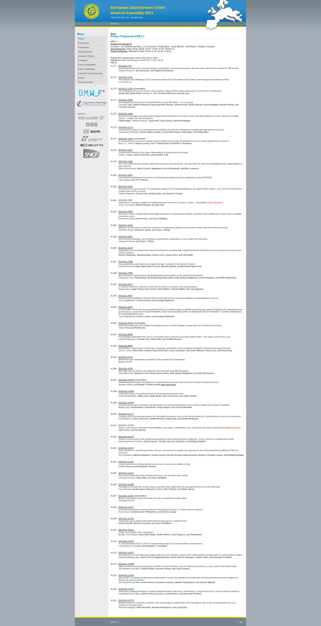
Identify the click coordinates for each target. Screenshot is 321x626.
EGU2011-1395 (126, 100)
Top (241, 622)
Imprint (81, 78)
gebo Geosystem (168, 384)
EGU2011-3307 (126, 175)
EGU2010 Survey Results (90, 73)
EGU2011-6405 (126, 248)
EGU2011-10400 (126, 403)
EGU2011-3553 (126, 186)
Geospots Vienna (86, 56)
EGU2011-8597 (126, 307)
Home (81, 39)
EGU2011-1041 (126, 77)
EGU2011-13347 (126, 589)
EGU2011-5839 (126, 211)
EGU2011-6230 (126, 225)
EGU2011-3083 (126, 161)
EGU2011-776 (125, 66)
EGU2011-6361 (126, 237)
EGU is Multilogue (86, 69)
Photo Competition (87, 65)
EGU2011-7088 (126, 262)
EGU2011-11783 (126, 518)
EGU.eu (114, 24)
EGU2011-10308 (126, 391)
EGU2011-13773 (126, 600)
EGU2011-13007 (126, 553)
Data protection (85, 82)
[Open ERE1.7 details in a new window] (130, 44)
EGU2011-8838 (126, 334)
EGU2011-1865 (126, 114)
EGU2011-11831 (126, 530)
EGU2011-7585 (126, 273)
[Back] (113, 34)
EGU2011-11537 (126, 496)
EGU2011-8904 (126, 346)
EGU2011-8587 (126, 296)
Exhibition (82, 60)
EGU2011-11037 (126, 448)
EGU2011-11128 (126, 462)
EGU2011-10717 (126, 414)
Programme (83, 47)
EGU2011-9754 (126, 357)
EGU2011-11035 (126, 437)
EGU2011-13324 (126, 575)
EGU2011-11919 (126, 541)
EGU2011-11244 (126, 473)
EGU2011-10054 (126, 380)
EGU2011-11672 (126, 507)
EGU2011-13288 (126, 564)
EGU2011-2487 (126, 150)
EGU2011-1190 (126, 89)
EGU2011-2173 (126, 127)
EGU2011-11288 (126, 484)
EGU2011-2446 (126, 139)
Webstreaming (85, 52)
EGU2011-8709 (126, 323)
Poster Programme (119, 51)
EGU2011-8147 (126, 284)
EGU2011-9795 (126, 368)
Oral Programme (118, 49)
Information (83, 43)
